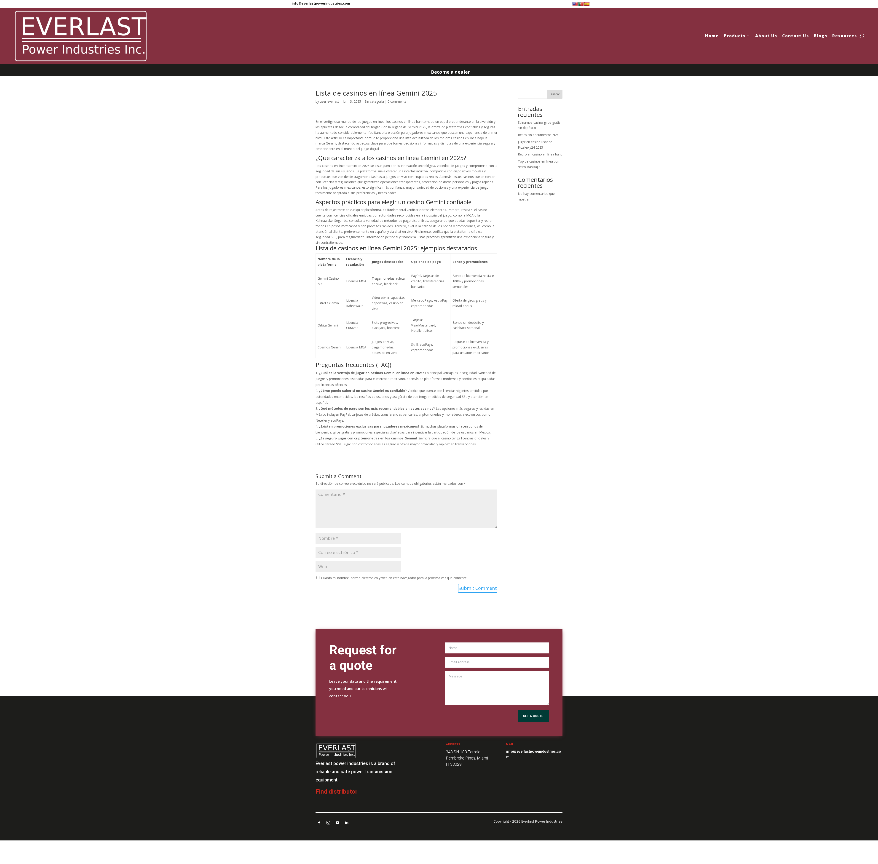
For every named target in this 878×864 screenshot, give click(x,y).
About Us (766, 35)
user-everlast (329, 101)
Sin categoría (374, 101)
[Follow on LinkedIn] (346, 822)
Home (712, 35)
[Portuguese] (581, 4)
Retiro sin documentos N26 (538, 135)
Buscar (555, 94)
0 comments (397, 101)
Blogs (820, 35)
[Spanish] (587, 4)
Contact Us (795, 35)
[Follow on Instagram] (328, 822)
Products (735, 35)
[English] (575, 4)
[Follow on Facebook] (319, 822)
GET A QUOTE (533, 716)
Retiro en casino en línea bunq (540, 154)
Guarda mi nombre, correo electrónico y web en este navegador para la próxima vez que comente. (394, 578)
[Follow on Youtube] (337, 822)
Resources (844, 35)
